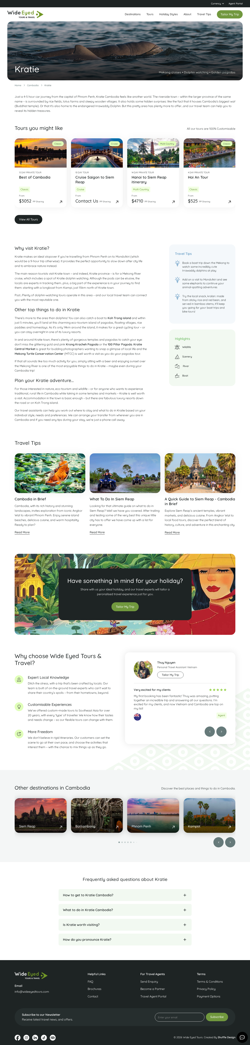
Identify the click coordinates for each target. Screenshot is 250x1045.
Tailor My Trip (125, 606)
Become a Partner (152, 989)
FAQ (90, 981)
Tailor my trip (230, 14)
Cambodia (33, 85)
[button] (218, 3)
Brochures (94, 989)
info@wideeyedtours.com (32, 991)
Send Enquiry (149, 981)
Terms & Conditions (210, 981)
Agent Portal (236, 3)
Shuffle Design (226, 1037)
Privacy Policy (206, 989)
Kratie (47, 85)
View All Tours (28, 219)
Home (18, 85)
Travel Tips (204, 14)
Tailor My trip (170, 675)
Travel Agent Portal (153, 996)
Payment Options (208, 996)
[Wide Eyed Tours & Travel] (40, 975)
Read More (22, 532)
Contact (93, 996)
